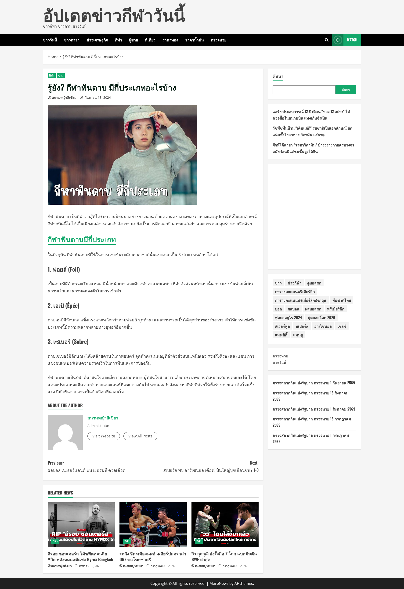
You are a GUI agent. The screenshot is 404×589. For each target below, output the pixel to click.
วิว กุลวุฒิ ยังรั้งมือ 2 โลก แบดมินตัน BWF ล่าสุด (224, 556)
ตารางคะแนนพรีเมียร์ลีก (295, 291)
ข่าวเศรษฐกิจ (97, 40)
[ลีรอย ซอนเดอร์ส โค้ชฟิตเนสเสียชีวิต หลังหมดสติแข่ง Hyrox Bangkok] (81, 524)
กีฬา (118, 40)
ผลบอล (293, 309)
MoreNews (218, 583)
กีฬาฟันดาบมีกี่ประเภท (82, 239)
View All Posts (140, 436)
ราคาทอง (170, 40)
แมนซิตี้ (281, 335)
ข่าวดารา (71, 40)
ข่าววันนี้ (50, 40)
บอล (278, 309)
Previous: (87, 466)
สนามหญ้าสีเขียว (64, 97)
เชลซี (342, 326)
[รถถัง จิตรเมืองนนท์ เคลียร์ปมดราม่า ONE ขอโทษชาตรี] (153, 524)
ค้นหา (278, 76)
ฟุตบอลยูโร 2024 (288, 317)
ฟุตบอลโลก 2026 (321, 317)
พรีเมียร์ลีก (335, 309)
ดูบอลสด (314, 283)
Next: (211, 466)
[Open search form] (326, 39)
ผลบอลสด (313, 309)
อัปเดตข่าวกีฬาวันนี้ (114, 13)
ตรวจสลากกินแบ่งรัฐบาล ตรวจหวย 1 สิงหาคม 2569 (314, 409)
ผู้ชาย (133, 40)
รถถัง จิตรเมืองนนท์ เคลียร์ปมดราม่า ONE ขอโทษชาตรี (152, 556)
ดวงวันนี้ (279, 362)
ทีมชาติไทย (341, 300)
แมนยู (298, 335)
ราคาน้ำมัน (194, 40)
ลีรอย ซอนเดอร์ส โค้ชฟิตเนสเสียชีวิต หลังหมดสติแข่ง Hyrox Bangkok (80, 556)
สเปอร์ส (302, 326)
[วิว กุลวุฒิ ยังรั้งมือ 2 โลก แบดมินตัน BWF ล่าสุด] (225, 524)
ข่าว (60, 75)
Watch (352, 40)
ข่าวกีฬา (294, 283)
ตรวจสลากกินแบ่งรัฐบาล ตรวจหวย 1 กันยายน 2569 (314, 382)
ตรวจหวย (218, 40)
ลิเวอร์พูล (282, 326)
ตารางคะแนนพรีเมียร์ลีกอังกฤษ (300, 300)
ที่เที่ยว (150, 40)
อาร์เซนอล (323, 326)
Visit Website (103, 436)
